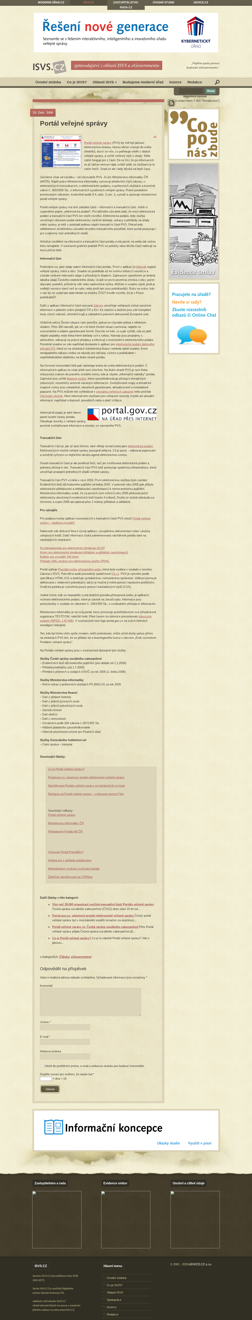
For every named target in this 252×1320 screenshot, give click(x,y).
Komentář (46, 985)
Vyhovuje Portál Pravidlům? (65, 852)
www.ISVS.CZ (67, 1310)
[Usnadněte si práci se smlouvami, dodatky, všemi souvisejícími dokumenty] (125, 1247)
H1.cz (115, 573)
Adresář (141, 266)
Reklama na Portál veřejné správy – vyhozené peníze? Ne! (86, 794)
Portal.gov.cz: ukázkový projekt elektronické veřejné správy (86, 777)
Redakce (194, 82)
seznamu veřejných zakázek (114, 391)
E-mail (45, 1036)
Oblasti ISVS (105, 82)
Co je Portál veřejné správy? (66, 769)
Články (64, 957)
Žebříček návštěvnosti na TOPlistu (70, 877)
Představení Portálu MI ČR (65, 831)
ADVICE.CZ (201, 2)
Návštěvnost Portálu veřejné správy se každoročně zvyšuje (86, 785)
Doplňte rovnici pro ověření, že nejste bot (67, 1074)
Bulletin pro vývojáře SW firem (59, 556)
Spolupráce (114, 1299)
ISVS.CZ (88, 2)
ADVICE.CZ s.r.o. (200, 1264)
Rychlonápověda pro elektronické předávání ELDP (72, 548)
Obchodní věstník (51, 396)
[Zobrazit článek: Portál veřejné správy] (61, 151)
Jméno (45, 1022)
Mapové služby (76, 378)
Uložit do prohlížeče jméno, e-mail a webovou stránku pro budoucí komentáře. (95, 1066)
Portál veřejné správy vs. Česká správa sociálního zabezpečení (95, 927)
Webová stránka (50, 1051)
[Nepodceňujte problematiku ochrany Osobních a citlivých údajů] (195, 1247)
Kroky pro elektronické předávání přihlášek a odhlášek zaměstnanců (84, 552)
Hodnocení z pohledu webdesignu (69, 860)
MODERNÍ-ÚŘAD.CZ (51, 2)
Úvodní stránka (48, 82)
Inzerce (175, 82)
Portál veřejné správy (73, 123)
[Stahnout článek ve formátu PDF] (155, 136)
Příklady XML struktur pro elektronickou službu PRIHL (74, 561)
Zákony (98, 305)
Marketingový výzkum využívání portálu (74, 868)
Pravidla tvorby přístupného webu (79, 569)
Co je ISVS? (77, 82)
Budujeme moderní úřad (143, 82)
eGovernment (81, 957)
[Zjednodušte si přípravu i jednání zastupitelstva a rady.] (57, 1247)
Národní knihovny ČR (52, 1293)
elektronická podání (140, 446)
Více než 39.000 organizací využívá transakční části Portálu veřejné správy (103, 904)
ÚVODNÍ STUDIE (163, 2)
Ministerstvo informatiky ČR (66, 823)
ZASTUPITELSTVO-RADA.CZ (126, 5)
